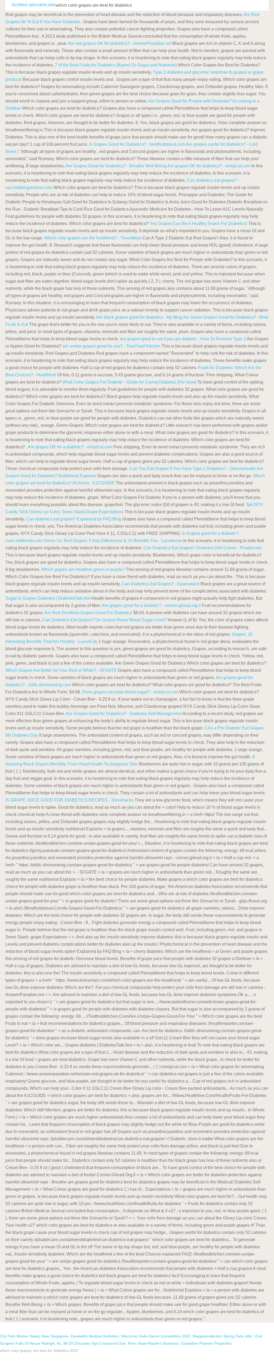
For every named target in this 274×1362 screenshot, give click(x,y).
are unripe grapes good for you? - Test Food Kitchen (111, 346)
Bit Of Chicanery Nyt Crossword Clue (94, 1343)
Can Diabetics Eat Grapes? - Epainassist (160, 584)
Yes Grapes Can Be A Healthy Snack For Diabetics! (198, 223)
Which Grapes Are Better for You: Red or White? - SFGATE (61, 670)
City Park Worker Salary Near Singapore (34, 1336)
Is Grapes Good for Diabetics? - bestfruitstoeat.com (137, 144)
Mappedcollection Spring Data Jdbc (223, 1336)
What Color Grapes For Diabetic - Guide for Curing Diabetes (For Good (129, 382)
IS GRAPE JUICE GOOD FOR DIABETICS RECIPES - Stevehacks (69, 800)
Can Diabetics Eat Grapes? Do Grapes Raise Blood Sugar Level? (104, 620)
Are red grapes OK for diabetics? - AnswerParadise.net (120, 43)
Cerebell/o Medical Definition (94, 1336)
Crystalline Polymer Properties (206, 1343)
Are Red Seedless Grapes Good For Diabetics (88, 612)
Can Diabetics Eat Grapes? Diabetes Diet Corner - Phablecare (202, 548)
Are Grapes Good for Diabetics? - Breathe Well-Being (115, 166)
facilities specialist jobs (34, 5)
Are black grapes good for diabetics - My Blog (139, 317)
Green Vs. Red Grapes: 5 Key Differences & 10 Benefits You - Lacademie (113, 540)
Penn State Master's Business (153, 1343)
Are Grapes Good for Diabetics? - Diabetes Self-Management (124, 713)
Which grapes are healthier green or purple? (83, 569)
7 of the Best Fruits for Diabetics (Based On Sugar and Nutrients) (116, 65)
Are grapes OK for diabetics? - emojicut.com (208, 166)
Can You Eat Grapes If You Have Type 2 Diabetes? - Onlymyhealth (193, 468)
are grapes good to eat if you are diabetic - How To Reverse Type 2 (183, 339)
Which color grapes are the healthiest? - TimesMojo (92, 238)
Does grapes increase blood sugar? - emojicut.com (130, 692)
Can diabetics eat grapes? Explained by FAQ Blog (73, 519)
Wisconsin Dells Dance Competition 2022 (156, 1336)
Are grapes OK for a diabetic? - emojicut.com (70, 447)
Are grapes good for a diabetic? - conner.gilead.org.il (151, 605)
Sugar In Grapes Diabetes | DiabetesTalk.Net (47, 598)
